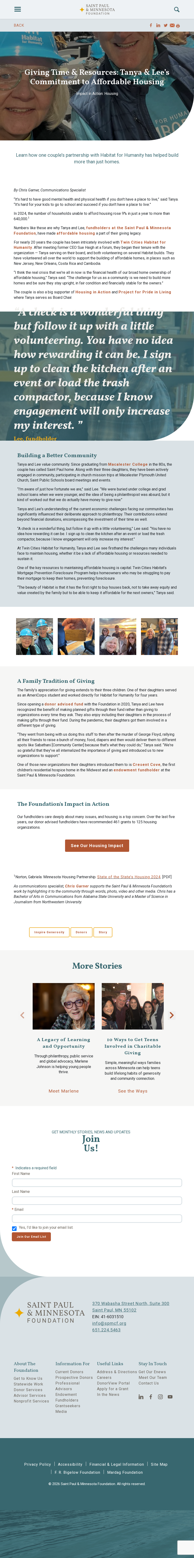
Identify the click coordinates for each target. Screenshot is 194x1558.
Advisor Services (30, 1395)
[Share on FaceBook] (151, 25)
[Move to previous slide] (22, 1015)
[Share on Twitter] (166, 25)
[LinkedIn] (141, 1396)
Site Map (159, 1464)
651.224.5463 (106, 1329)
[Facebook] (150, 1396)
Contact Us (149, 1383)
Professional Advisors (67, 1386)
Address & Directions (117, 1372)
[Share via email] (172, 26)
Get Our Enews (152, 1372)
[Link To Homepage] (97, 9)
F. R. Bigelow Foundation (77, 1472)
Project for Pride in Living (145, 292)
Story (103, 932)
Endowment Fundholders (67, 1397)
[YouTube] (170, 1396)
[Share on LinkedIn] (158, 25)
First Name (21, 1173)
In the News (108, 1394)
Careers (104, 1377)
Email (18, 1209)
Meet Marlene (63, 1091)
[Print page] (178, 26)
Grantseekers (67, 1406)
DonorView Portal (113, 1383)
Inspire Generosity (49, 932)
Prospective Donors (74, 1377)
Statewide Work (28, 1384)
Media (61, 1411)
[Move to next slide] (172, 1015)
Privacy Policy (37, 1464)
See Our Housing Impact (97, 845)
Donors (81, 932)
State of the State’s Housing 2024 (129, 877)
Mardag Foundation (125, 1472)
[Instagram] (160, 1396)
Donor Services (28, 1390)
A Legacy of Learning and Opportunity (63, 1043)
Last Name (21, 1191)
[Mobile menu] (17, 9)
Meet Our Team (153, 1377)
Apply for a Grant (112, 1389)
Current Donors (69, 1372)
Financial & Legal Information (116, 1464)
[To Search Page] (176, 9)
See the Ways (133, 1091)
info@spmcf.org (109, 1323)
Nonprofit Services (31, 1401)
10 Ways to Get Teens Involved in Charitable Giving (133, 1046)
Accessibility (70, 1464)
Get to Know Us (28, 1378)
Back (19, 25)
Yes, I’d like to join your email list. (46, 1227)
